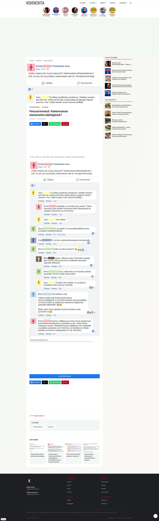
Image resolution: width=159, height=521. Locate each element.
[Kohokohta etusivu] (35, 3)
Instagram (104, 503)
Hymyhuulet (104, 492)
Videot (102, 3)
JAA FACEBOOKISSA (64, 376)
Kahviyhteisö (105, 482)
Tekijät (69, 500)
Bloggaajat (70, 503)
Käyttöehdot (120, 518)
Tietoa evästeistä (128, 518)
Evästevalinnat (111, 518)
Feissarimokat (47, 60)
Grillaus (103, 485)
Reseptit (103, 488)
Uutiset (93, 3)
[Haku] (130, 3)
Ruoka (112, 3)
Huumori (122, 3)
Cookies (3, 519)
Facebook (104, 500)
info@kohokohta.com (32, 489)
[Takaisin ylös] (155, 516)
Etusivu (83, 3)
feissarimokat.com (39, 415)
